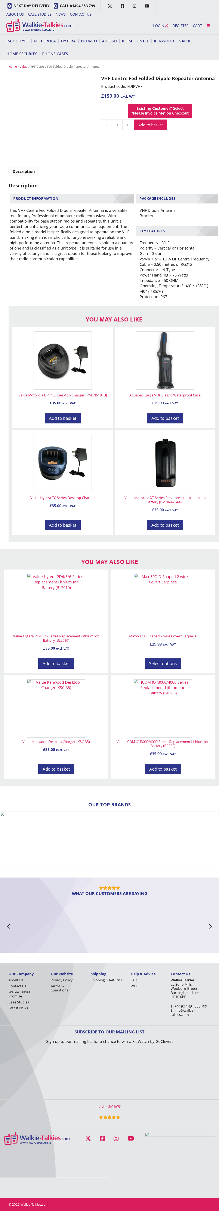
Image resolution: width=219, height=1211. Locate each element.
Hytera (68, 40)
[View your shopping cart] (208, 25)
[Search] (108, 25)
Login (159, 25)
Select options (163, 663)
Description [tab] (24, 171)
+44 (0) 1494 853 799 (191, 1006)
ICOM (127, 40)
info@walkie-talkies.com (183, 1012)
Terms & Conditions (59, 988)
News (61, 14)
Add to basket (150, 124)
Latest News (18, 1008)
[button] (8, 926)
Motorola (45, 40)
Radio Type (17, 40)
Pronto (89, 40)
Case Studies (39, 14)
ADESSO (109, 40)
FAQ (134, 980)
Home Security (21, 53)
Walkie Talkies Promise (19, 994)
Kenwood (164, 40)
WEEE (135, 986)
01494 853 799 (82, 5)
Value (185, 40)
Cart (197, 25)
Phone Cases (55, 53)
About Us (15, 14)
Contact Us (80, 14)
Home (13, 66)
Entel (143, 40)
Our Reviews (109, 1106)
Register (181, 25)
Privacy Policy (62, 980)
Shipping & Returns (106, 980)
